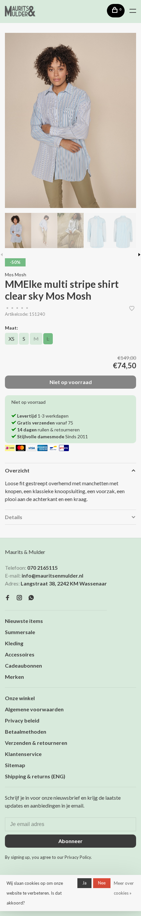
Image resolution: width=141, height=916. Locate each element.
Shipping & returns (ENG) (35, 776)
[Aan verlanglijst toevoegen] (131, 309)
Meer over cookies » (124, 888)
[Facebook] (7, 598)
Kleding (14, 643)
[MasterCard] (21, 449)
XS (11, 338)
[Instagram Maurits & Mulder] (19, 598)
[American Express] (42, 449)
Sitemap (15, 765)
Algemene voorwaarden (34, 709)
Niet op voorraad (71, 382)
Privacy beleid (22, 720)
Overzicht (17, 470)
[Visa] (32, 449)
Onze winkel (20, 698)
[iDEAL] (10, 449)
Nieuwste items (24, 621)
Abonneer (70, 841)
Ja (84, 882)
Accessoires (19, 654)
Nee (102, 882)
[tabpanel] (70, 120)
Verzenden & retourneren (36, 743)
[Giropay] (64, 449)
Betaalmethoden (25, 731)
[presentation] (18, 230)
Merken (14, 677)
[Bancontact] (54, 449)
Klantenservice (23, 754)
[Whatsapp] (31, 598)
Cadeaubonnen (23, 665)
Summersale (20, 632)
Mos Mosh (15, 274)
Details (13, 517)
